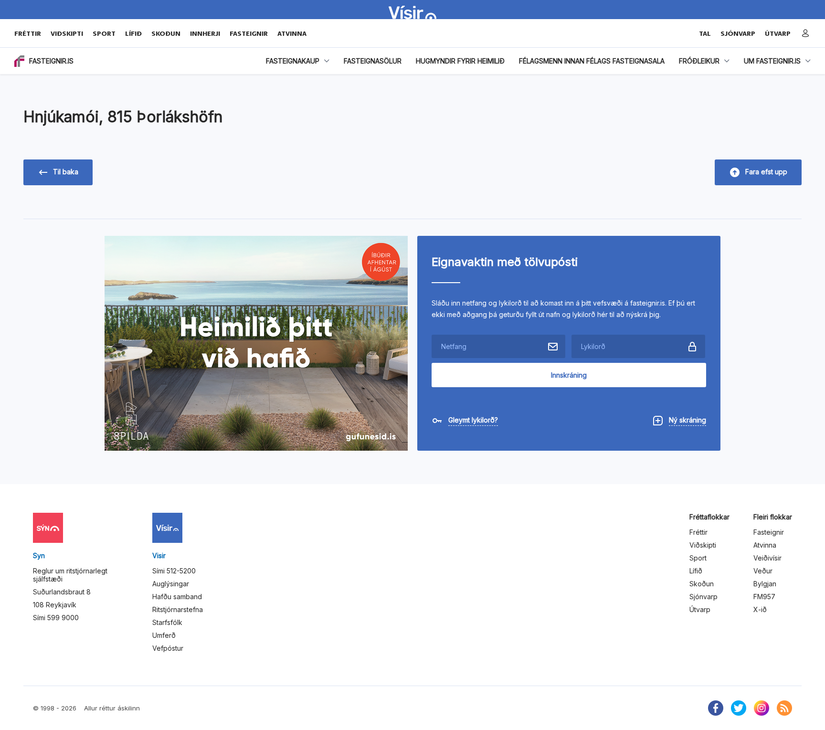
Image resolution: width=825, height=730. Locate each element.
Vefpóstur (167, 648)
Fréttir (27, 34)
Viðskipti (67, 34)
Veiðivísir (767, 558)
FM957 (764, 596)
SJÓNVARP (737, 34)
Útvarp (699, 609)
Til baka (65, 172)
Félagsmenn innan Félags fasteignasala (592, 61)
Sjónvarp (703, 596)
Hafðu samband (177, 596)
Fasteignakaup (292, 61)
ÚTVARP (778, 34)
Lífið (133, 34)
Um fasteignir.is (772, 61)
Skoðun (165, 34)
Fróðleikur (699, 61)
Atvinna (292, 34)
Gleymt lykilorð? (473, 420)
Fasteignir (249, 34)
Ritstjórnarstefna (177, 609)
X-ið (760, 609)
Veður (762, 571)
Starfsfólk (167, 622)
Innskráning (569, 375)
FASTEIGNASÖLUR (373, 61)
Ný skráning (687, 420)
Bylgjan (764, 584)
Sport (104, 34)
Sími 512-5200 (174, 571)
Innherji (205, 34)
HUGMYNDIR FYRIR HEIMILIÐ (460, 61)
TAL (705, 34)
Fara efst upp (766, 172)
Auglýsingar (170, 584)
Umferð (164, 635)
